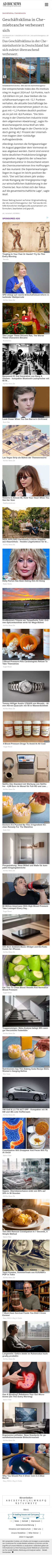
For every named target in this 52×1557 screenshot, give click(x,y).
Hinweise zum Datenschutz (20, 1529)
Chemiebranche (20, 13)
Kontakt (25, 1521)
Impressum (35, 1521)
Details (44, 1550)
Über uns (37, 1529)
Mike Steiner (34, 1533)
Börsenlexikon (26, 1497)
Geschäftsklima (7, 13)
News (17, 1521)
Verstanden (6, 1552)
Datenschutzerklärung (25, 1525)
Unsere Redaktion (18, 1533)
